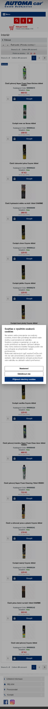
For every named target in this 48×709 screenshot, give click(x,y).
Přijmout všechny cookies (24, 379)
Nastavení (24, 368)
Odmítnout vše (24, 373)
